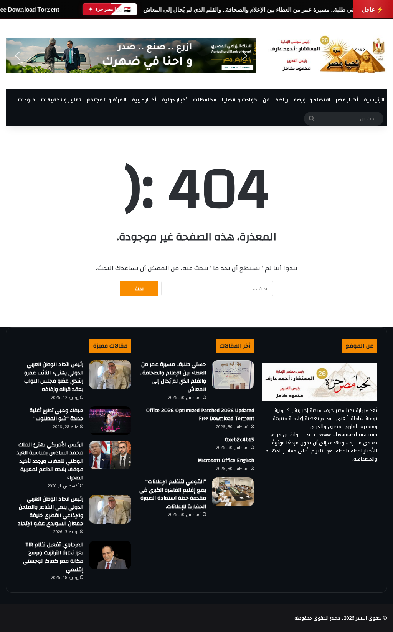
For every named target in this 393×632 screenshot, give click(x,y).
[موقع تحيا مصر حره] (327, 54)
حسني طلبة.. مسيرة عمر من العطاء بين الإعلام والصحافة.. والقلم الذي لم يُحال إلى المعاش (252, 9)
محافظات (204, 100)
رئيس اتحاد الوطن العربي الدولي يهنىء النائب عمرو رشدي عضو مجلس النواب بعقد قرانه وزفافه (53, 376)
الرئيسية (374, 100)
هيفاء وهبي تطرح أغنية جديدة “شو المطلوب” (56, 415)
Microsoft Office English (226, 461)
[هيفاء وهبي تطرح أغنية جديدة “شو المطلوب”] (110, 420)
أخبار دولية (175, 100)
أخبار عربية (144, 100)
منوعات (26, 100)
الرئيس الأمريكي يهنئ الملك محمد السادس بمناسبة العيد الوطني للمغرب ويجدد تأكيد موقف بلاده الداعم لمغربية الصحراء (50, 461)
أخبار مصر (347, 100)
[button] (18, 56)
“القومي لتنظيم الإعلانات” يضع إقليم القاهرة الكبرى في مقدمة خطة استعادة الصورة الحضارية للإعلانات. (172, 494)
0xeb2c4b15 (239, 440)
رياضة (281, 100)
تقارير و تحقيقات (61, 100)
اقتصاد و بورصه (312, 100)
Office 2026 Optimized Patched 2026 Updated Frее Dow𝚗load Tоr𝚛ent (200, 415)
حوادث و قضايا (239, 100)
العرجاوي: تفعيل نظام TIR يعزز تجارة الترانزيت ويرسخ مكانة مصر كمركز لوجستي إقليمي (53, 557)
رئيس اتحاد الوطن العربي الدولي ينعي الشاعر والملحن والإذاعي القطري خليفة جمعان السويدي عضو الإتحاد (50, 511)
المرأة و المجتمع (106, 100)
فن (266, 100)
